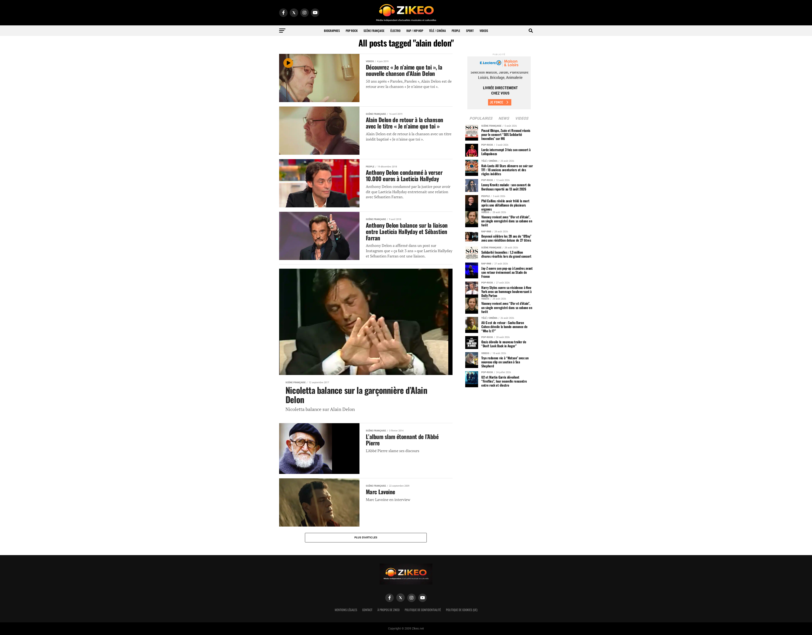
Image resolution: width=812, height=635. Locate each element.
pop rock (352, 30)
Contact (367, 610)
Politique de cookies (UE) (461, 610)
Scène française (373, 30)
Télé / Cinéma (437, 30)
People (456, 30)
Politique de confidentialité (423, 610)
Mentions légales (346, 610)
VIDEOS (484, 30)
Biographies (332, 30)
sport (470, 30)
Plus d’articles (365, 537)
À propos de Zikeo (388, 610)
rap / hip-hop (414, 30)
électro (395, 30)
